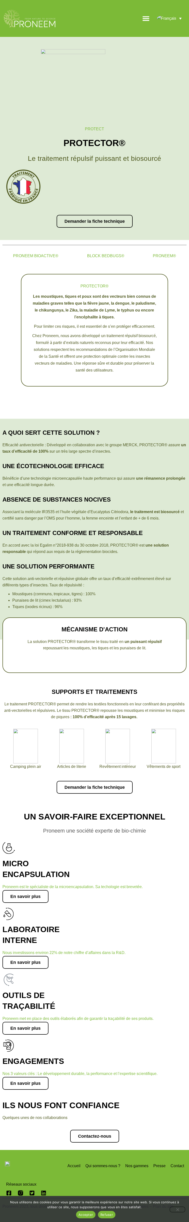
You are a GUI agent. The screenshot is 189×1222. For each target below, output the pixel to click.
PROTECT (94, 129)
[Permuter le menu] (146, 18)
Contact (177, 1166)
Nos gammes (136, 1166)
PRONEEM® (164, 256)
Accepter (86, 1215)
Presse (159, 1166)
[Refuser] (177, 1209)
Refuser (106, 1215)
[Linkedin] (43, 1193)
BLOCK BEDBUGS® (105, 256)
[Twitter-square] (32, 1193)
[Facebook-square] (9, 1193)
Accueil (73, 1166)
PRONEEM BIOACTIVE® (35, 256)
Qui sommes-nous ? (102, 1166)
